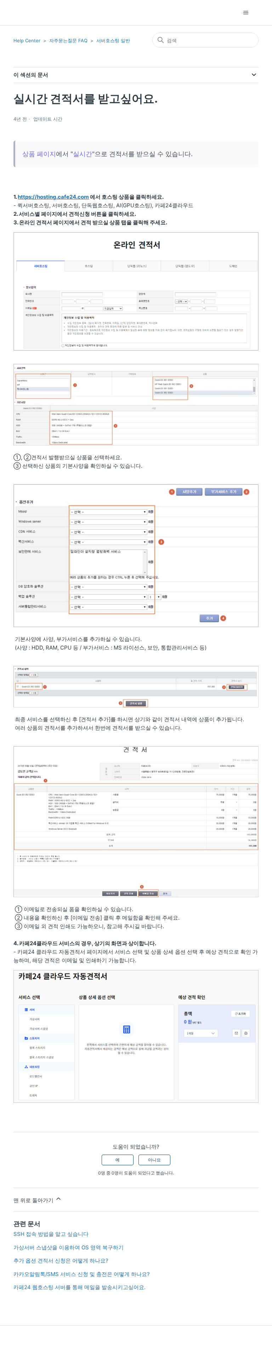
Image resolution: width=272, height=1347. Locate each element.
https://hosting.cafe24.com (53, 196)
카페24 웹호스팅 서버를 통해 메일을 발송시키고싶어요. (79, 1287)
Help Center (26, 40)
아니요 (154, 1159)
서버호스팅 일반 (113, 40)
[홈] (26, 12)
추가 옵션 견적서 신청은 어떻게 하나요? (60, 1260)
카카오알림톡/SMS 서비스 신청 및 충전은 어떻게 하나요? (81, 1274)
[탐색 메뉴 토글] (246, 12)
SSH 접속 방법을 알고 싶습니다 (51, 1234)
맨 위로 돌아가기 (34, 1200)
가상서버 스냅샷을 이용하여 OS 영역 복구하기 (68, 1247)
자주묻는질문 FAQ (68, 40)
